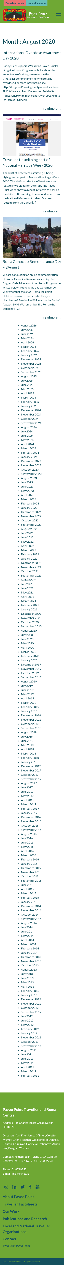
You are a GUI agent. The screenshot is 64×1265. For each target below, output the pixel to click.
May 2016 (27, 846)
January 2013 (29, 995)
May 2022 (27, 541)
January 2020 (29, 660)
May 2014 (27, 935)
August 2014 (29, 923)
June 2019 (27, 689)
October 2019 (30, 673)
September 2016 (31, 829)
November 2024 (31, 414)
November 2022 (31, 516)
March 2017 (28, 804)
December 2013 (31, 956)
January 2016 (29, 863)
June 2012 (27, 1020)
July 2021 (27, 584)
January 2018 (29, 762)
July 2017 (27, 787)
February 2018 (30, 757)
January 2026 (29, 355)
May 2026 (27, 338)
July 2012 (27, 1016)
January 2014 (29, 952)
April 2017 (27, 800)
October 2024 (30, 418)
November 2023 (31, 465)
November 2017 (31, 770)
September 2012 (31, 1012)
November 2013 (31, 961)
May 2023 (27, 490)
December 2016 (31, 817)
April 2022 (27, 545)
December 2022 (31, 511)
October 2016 (30, 825)
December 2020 (31, 613)
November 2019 (31, 668)
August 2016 (29, 834)
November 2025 (31, 363)
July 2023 (27, 482)
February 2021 (30, 605)
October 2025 (30, 367)
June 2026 (27, 333)
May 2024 (27, 439)
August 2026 (29, 325)
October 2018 (30, 723)
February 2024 (30, 452)
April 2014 (27, 940)
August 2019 (29, 681)
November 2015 (31, 872)
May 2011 (27, 1062)
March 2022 (28, 550)
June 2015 (27, 884)
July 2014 (27, 927)
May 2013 (27, 982)
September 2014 (31, 918)
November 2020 (31, 617)
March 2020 (28, 651)
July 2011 (27, 1054)
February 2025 (30, 401)
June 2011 (27, 1058)
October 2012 (30, 1007)
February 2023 (30, 503)
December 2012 (31, 999)
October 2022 (30, 520)
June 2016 (27, 842)
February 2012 (30, 1029)
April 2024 (27, 444)
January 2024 (29, 456)
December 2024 (31, 410)
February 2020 (30, 656)
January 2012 (29, 1033)
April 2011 (27, 1067)
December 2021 (31, 562)
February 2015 (30, 897)
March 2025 (28, 397)
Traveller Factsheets (20, 1204)
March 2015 (28, 893)
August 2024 (29, 427)
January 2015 (29, 901)
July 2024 (27, 431)
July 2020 (27, 634)
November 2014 (31, 910)
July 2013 (27, 973)
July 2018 (27, 736)
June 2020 (27, 639)
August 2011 (29, 1050)
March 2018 (28, 753)
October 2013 (30, 965)
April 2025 (27, 393)
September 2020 (31, 626)
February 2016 (30, 859)
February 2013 (30, 990)
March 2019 (28, 702)
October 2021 (30, 571)
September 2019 (31, 677)
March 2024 (28, 448)
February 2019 (30, 706)
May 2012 (27, 1024)
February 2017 (30, 808)
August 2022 (29, 528)
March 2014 (28, 944)
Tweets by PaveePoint (16, 1245)
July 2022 (27, 533)
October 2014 (30, 914)
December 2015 (31, 867)
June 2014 (27, 931)
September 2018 (31, 728)
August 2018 (29, 732)
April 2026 (27, 342)
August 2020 (29, 630)
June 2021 (27, 588)
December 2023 (31, 461)
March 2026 (28, 346)
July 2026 (27, 329)
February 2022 (30, 554)
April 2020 (27, 647)
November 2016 (31, 821)
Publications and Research (25, 1218)
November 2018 (31, 719)
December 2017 (31, 766)
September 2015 (31, 880)
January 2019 (29, 711)
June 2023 (27, 486)
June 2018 (27, 740)
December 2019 (31, 664)
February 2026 (30, 350)
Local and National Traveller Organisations (26, 1229)
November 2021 (31, 567)
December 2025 (31, 359)
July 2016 (27, 838)
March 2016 (28, 855)
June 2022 (27, 537)
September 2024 (31, 422)
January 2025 (29, 406)
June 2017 (27, 791)
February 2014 (30, 948)
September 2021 (31, 575)
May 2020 (27, 643)
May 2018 (27, 745)
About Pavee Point (18, 1196)
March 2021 (28, 600)
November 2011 (31, 1037)
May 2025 (27, 389)
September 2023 (31, 473)
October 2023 (30, 469)
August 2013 (29, 969)
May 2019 (27, 694)
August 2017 (29, 783)
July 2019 (27, 685)
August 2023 (29, 478)
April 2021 (27, 596)
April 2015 (27, 889)
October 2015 (30, 876)
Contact (9, 1239)
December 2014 (31, 906)
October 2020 (30, 622)
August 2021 (29, 579)
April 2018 (27, 749)
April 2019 (27, 698)
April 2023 (27, 495)
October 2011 (30, 1041)
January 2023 (29, 507)
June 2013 (27, 978)
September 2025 (31, 372)
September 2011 (31, 1045)
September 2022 (31, 524)
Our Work (11, 1211)
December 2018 (31, 715)
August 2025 (29, 376)
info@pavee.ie (20, 1173)
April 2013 (27, 986)
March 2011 (28, 1071)
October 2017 (30, 774)
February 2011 (30, 1075)
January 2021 (29, 609)
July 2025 (27, 380)
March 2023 (28, 499)
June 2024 (27, 435)
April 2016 (27, 851)
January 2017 (29, 812)
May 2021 (27, 592)
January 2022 (29, 558)
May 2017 (27, 795)
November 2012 (31, 1003)
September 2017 (31, 778)
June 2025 (27, 384)
